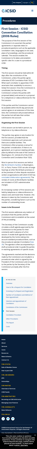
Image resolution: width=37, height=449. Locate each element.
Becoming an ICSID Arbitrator (11, 399)
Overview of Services (8, 389)
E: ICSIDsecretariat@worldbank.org (8, 418)
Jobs (3, 378)
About (4, 343)
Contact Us (5, 360)
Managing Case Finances (10, 403)
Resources (5, 353)
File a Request (17, 2)
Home (3, 339)
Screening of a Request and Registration (19, 291)
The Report (10, 323)
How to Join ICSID (7, 371)
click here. (24, 445)
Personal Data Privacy (21, 433)
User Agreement (7, 433)
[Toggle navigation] (32, 11)
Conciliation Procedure (13, 315)
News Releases (7, 410)
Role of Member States (9, 367)
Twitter (12, 418)
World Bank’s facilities (13, 165)
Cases (3, 350)
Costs (8, 326)
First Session (10, 311)
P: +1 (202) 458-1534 (3, 418)
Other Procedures (12, 319)
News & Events (6, 356)
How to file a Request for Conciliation (18, 287)
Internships (5, 381)
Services (4, 346)
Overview (9, 283)
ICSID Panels (6, 392)
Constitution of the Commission (16, 307)
